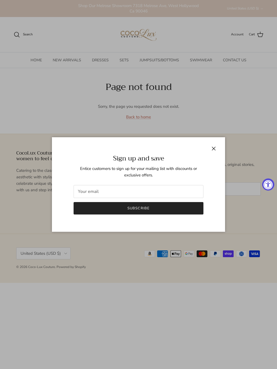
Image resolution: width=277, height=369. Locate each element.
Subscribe (138, 208)
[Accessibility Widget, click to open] (268, 185)
